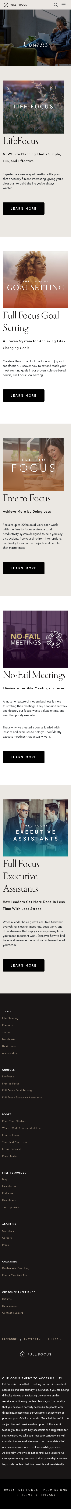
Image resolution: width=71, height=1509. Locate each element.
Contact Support (12, 1312)
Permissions (55, 1490)
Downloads (9, 1200)
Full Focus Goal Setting (17, 1090)
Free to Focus (11, 1083)
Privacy (48, 1495)
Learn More (24, 208)
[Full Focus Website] (35, 1354)
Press (5, 1244)
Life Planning (10, 1018)
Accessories (9, 1053)
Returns (7, 1298)
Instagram (32, 1339)
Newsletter (9, 1186)
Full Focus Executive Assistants (22, 1097)
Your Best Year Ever (14, 1142)
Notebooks (9, 1039)
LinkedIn (55, 1339)
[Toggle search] (56, 5)
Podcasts (7, 1193)
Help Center (9, 1306)
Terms (27, 1495)
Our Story (8, 1231)
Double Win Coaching (15, 1268)
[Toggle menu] (63, 5)
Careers (7, 1237)
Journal (6, 1032)
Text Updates (10, 1207)
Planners (7, 1025)
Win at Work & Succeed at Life (21, 1128)
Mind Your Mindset (14, 1121)
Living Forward (11, 1148)
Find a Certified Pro (14, 1275)
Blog (5, 1179)
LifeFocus (8, 1076)
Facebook (9, 1339)
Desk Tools (9, 1046)
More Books (9, 1156)
